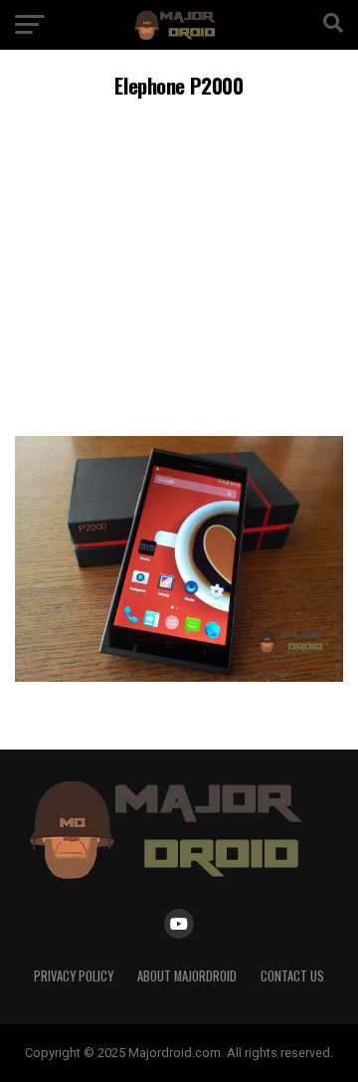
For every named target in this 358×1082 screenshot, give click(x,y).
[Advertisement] (179, 264)
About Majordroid (187, 976)
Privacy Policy (73, 976)
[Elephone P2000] (179, 676)
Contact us (292, 976)
